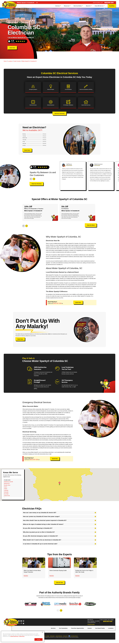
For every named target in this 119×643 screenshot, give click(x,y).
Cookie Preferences (14, 636)
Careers (90, 628)
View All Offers (91, 225)
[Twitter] (19, 623)
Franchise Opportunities (77, 628)
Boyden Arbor (7, 485)
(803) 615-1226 (108, 2)
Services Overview (59, 113)
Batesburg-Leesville (8, 481)
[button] (85, 329)
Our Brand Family (100, 628)
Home (5, 61)
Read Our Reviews (36, 183)
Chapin (5, 488)
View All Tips (59, 582)
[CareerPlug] (19, 621)
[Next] (34, 179)
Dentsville (6, 492)
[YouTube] (21, 621)
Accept (38, 639)
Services (53, 628)
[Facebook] (21, 623)
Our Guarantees (63, 628)
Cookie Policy (21, 636)
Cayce (5, 487)
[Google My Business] (23, 623)
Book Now (111, 5)
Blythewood (6, 483)
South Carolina (17, 61)
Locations (10, 61)
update (37, 2)
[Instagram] (23, 621)
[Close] (42, 632)
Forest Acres (7, 495)
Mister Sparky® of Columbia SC (29, 61)
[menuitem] (58, 6)
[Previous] (31, 179)
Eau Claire (6, 493)
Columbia (6, 490)
